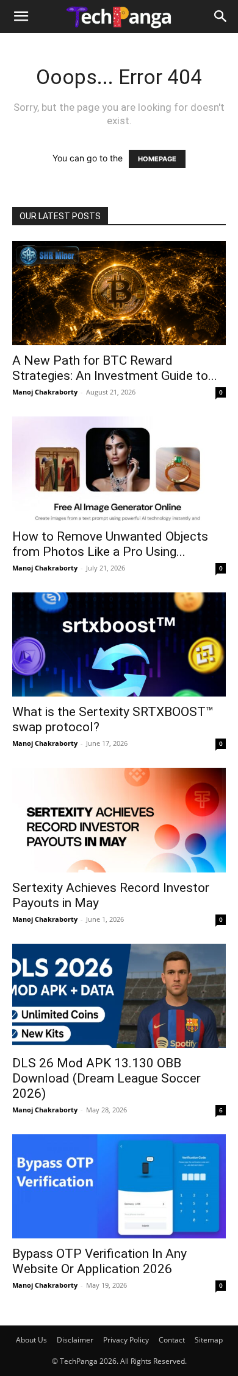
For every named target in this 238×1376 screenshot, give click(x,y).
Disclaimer (75, 1340)
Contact (172, 1340)
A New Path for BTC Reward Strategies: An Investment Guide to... (114, 368)
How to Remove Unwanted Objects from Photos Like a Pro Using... (110, 544)
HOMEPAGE (157, 159)
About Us (31, 1340)
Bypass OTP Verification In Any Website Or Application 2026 (99, 1261)
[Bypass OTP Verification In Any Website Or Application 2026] (119, 1186)
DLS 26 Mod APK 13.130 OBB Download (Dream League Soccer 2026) (106, 1078)
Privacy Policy (126, 1340)
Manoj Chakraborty (45, 391)
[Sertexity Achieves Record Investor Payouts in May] (119, 820)
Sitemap (209, 1340)
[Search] (221, 16)
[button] (20, 16)
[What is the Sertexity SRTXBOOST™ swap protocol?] (119, 644)
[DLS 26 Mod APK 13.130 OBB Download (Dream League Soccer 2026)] (119, 996)
